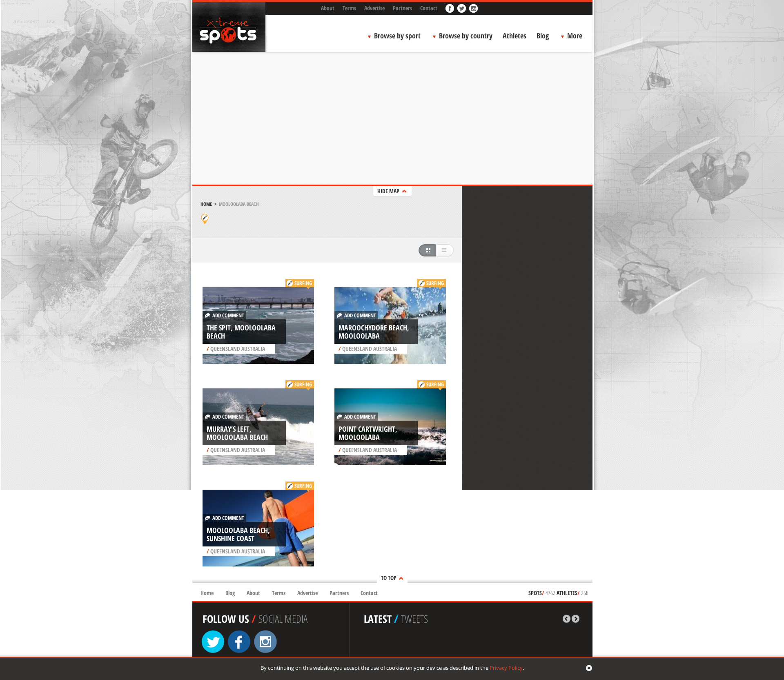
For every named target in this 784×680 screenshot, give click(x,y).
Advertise (374, 8)
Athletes (514, 35)
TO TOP (388, 578)
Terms (349, 8)
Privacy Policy (506, 667)
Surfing (303, 283)
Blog (543, 35)
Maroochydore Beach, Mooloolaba (374, 332)
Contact (428, 8)
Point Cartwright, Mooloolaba (368, 433)
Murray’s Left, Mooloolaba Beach (237, 433)
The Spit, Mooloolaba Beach (241, 332)
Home (206, 204)
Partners (402, 8)
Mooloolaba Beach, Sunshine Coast (238, 534)
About (327, 8)
